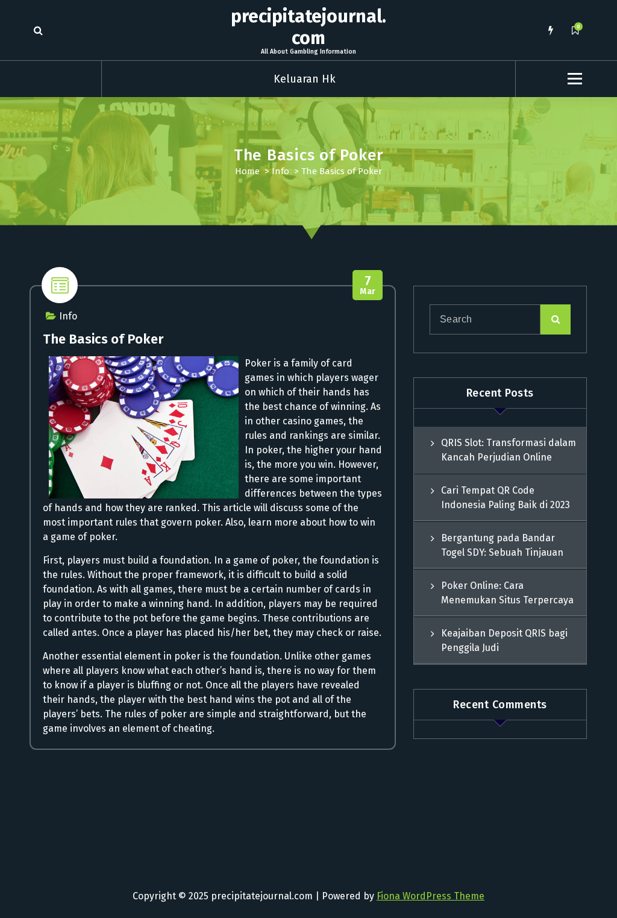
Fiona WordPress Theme (430, 896)
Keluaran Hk (305, 79)
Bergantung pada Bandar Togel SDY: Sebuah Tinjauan (502, 545)
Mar (368, 285)
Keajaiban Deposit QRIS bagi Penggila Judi (504, 640)
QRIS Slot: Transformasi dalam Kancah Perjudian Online (508, 450)
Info (280, 171)
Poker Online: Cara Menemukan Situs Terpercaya (507, 593)
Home (247, 171)
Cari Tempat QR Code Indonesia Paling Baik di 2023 (505, 498)
